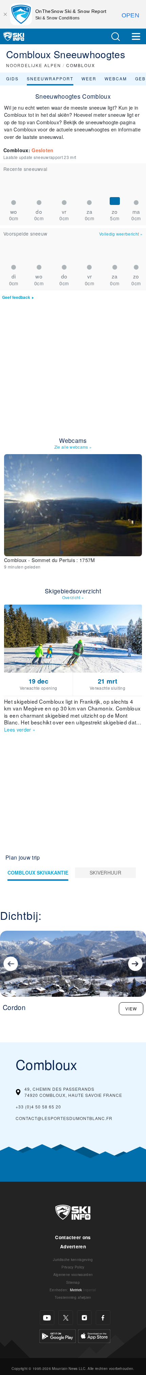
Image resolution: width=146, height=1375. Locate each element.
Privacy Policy (72, 1266)
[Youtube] (47, 1317)
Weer (88, 78)
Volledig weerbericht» (121, 234)
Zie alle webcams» (73, 447)
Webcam (116, 78)
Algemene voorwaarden (73, 1274)
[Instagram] (84, 1317)
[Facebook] (103, 1317)
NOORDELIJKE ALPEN (33, 65)
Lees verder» (19, 729)
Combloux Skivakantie (37, 872)
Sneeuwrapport (50, 78)
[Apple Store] (94, 1335)
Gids (12, 78)
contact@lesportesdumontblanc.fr (64, 1118)
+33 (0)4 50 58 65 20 (38, 1106)
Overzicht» (73, 597)
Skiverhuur (105, 872)
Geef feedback (16, 297)
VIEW (131, 1008)
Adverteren (73, 1246)
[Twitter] (65, 1317)
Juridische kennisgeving (73, 1259)
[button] (115, 37)
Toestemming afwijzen (73, 1297)
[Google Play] (57, 1335)
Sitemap (73, 1282)
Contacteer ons (73, 1237)
